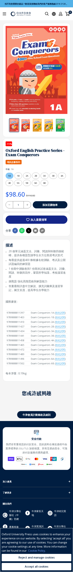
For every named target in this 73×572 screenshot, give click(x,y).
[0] (67, 14)
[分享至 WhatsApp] (22, 230)
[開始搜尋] (47, 14)
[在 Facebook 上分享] (15, 230)
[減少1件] (9, 204)
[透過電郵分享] (35, 230)
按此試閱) (61, 335)
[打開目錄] (4, 13)
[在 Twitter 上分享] (28, 230)
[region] (36, 550)
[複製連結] (42, 230)
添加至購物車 (50, 204)
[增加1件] (27, 204)
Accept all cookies (36, 566)
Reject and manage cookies (37, 557)
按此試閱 (60, 312)
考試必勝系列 (13, 162)
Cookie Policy (36, 551)
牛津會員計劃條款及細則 (37, 414)
